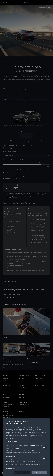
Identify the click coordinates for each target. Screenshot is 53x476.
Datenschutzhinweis (42, 436)
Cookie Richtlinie (29, 436)
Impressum (11, 438)
